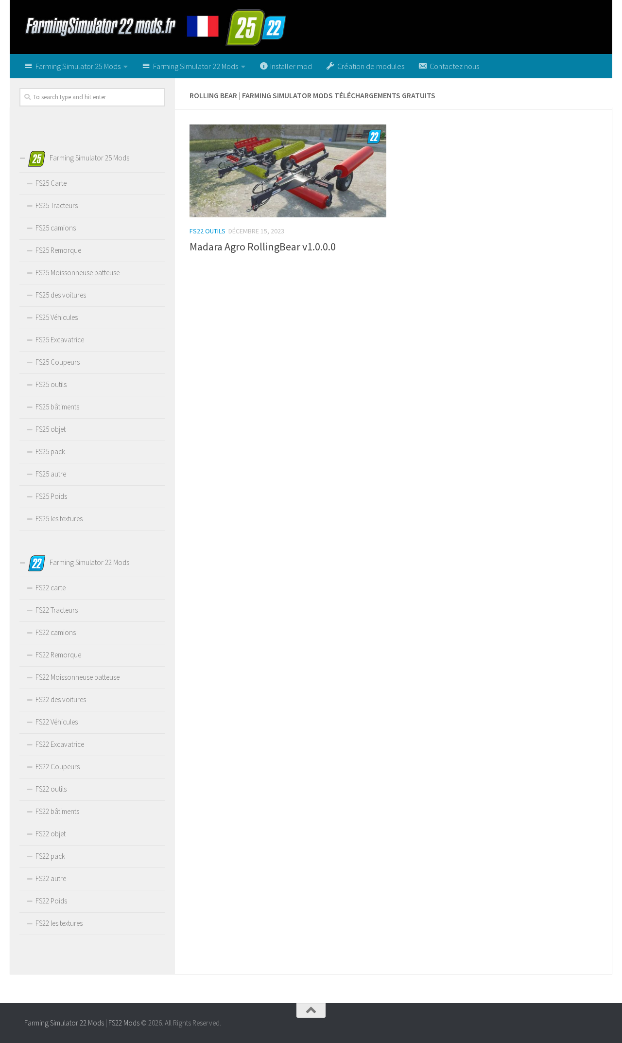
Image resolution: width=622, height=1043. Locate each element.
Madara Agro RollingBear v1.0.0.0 (263, 246)
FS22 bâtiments (57, 811)
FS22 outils (207, 231)
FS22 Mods (123, 1022)
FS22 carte (50, 587)
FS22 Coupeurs (57, 766)
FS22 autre (50, 878)
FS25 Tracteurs (56, 205)
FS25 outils (51, 384)
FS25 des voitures (60, 295)
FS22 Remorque (58, 654)
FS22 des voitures (60, 699)
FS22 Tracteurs (56, 610)
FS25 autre (50, 473)
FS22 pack (50, 856)
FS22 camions (55, 632)
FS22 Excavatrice (59, 744)
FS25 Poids (51, 496)
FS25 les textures (59, 518)
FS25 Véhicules (56, 317)
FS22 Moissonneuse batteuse (77, 677)
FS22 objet (50, 833)
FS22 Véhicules (56, 721)
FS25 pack (50, 451)
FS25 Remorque (58, 250)
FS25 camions (55, 227)
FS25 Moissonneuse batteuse (77, 272)
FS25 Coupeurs (57, 362)
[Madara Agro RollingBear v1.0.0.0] (288, 170)
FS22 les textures (59, 923)
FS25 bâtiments (57, 406)
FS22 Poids (51, 900)
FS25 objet (50, 429)
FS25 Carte (51, 183)
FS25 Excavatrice (59, 339)
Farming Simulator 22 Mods (64, 1022)
